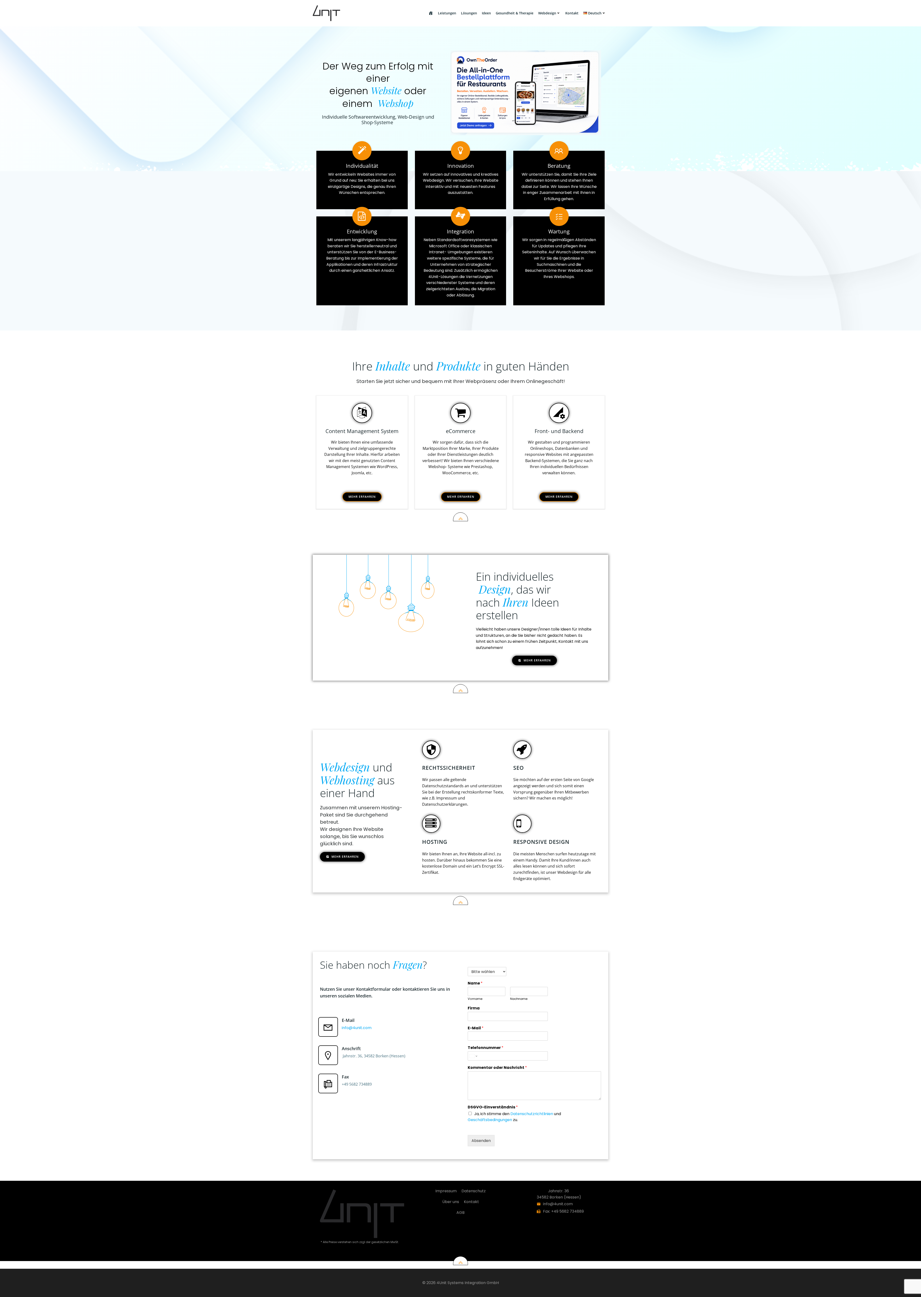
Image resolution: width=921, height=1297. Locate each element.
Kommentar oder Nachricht (497, 1067)
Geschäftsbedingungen (490, 1120)
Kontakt (572, 13)
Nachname (519, 999)
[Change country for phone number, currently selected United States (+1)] (473, 1055)
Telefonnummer (485, 1047)
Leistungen (447, 13)
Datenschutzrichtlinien (531, 1114)
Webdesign (547, 13)
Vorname (475, 999)
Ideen (486, 13)
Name (475, 983)
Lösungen (469, 13)
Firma (474, 1008)
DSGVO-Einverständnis (493, 1107)
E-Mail (476, 1028)
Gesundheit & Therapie (514, 13)
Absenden (481, 1140)
